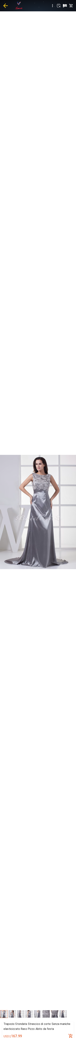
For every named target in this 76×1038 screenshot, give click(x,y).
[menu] (52, 5)
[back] (5, 5)
